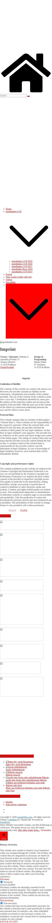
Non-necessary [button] (7, 900)
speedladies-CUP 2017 (22, 266)
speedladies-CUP (14, 211)
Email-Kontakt (7, 367)
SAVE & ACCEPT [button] (9, 921)
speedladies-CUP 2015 (22, 271)
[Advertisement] (26, 26)
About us (10, 285)
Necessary (8, 882)
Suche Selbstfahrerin (15, 769)
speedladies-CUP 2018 (22, 264)
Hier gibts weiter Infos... (29, 830)
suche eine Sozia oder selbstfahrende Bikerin (26, 780)
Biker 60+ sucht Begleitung (18, 764)
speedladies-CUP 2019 (22, 261)
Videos (9, 279)
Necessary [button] (4, 879)
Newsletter (11, 282)
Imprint (15, 334)
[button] (29, 258)
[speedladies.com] (26, 92)
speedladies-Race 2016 (22, 269)
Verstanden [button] (46, 830)
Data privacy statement (22, 337)
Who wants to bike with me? (19, 277)
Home (8, 209)
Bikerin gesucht (13, 775)
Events (9, 274)
